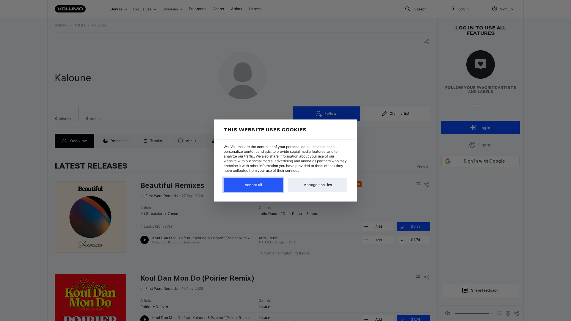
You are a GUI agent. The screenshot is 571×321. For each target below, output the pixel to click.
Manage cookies (317, 184)
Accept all (253, 184)
